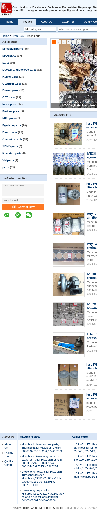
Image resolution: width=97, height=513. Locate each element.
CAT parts (8, 97)
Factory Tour (68, 21)
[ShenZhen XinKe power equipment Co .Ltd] (6, 9)
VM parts (8, 160)
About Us (46, 21)
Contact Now (26, 207)
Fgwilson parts (11, 125)
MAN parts (9, 55)
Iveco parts (9, 104)
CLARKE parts (11, 83)
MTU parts (9, 118)
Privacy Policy (20, 507)
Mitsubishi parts (12, 48)
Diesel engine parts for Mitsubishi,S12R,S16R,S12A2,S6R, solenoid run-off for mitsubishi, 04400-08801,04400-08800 (43, 495)
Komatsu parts (12, 153)
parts (5, 62)
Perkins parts (11, 111)
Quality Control (8, 463)
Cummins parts (12, 139)
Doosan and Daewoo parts (19, 69)
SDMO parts (10, 146)
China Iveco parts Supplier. (48, 507)
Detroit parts (10, 90)
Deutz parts (9, 132)
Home (9, 21)
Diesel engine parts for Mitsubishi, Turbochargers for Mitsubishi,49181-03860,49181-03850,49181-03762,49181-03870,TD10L (42, 478)
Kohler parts (10, 76)
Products (27, 21)
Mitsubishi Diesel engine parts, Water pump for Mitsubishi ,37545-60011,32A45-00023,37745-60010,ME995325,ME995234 (43, 461)
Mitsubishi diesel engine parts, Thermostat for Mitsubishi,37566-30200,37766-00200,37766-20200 (43, 448)
